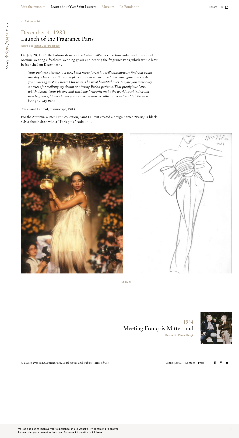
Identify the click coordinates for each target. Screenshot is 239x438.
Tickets (213, 7)
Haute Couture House (47, 46)
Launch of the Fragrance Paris (57, 36)
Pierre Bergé (186, 335)
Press (201, 363)
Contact (190, 363)
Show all (126, 282)
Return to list (32, 21)
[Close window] (230, 429)
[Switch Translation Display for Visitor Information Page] (231, 7)
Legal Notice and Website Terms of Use (85, 363)
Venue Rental (173, 363)
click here (96, 432)
